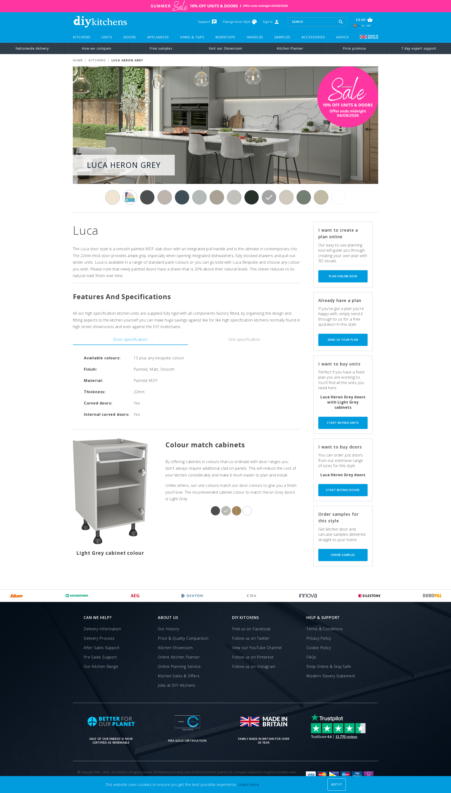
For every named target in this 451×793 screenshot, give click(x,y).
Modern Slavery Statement (330, 675)
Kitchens (81, 37)
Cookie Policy (318, 647)
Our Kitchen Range (101, 666)
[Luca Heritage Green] (251, 197)
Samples (282, 37)
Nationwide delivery (32, 48)
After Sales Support (102, 647)
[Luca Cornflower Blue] (199, 197)
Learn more (248, 784)
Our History (168, 628)
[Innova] (308, 595)
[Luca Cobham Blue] (182, 197)
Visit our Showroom (225, 48)
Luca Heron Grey (127, 60)
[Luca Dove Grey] (234, 197)
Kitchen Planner (290, 48)
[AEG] (135, 595)
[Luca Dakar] (217, 197)
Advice (342, 37)
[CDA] (252, 595)
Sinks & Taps (192, 37)
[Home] (100, 22)
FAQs (311, 657)
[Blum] (16, 595)
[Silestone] (370, 595)
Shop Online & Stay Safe (328, 666)
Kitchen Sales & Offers (179, 675)
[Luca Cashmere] (164, 197)
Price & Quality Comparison (183, 638)
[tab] (130, 339)
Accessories (313, 37)
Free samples (161, 48)
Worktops (225, 37)
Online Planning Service (179, 666)
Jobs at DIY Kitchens (176, 685)
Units (106, 37)
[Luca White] (338, 197)
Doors (129, 37)
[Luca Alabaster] (112, 197)
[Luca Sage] (321, 197)
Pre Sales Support (100, 657)
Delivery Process (99, 638)
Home (78, 60)
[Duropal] (432, 595)
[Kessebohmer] (77, 595)
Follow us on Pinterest (253, 657)
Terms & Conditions (324, 628)
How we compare (96, 48)
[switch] (356, 25)
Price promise (354, 48)
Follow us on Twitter (251, 638)
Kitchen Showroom (175, 647)
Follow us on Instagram (254, 666)
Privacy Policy (318, 638)
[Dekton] (193, 595)
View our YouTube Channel (257, 647)
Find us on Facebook (251, 628)
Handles (255, 37)
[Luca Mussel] (286, 197)
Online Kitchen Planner (179, 657)
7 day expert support (418, 48)
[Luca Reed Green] (303, 197)
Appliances (158, 37)
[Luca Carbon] (147, 197)
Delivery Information (102, 628)
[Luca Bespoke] (130, 197)
